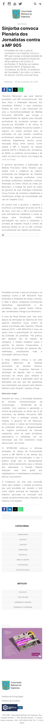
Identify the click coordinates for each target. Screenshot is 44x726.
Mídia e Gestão (23, 560)
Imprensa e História (23, 602)
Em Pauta (23, 592)
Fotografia (23, 565)
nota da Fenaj (8, 159)
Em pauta (23, 555)
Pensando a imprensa (23, 607)
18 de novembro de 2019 (26, 82)
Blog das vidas (22, 570)
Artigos (23, 545)
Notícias (22, 24)
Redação (8, 82)
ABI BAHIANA (23, 534)
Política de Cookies (11, 700)
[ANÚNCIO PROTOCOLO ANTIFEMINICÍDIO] (22, 643)
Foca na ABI (23, 597)
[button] (4, 90)
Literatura (23, 550)
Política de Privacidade (12, 696)
